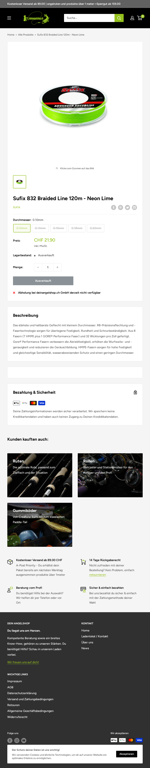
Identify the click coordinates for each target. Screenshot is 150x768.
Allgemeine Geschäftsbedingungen (30, 711)
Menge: (18, 267)
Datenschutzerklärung (21, 693)
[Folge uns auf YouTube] (23, 740)
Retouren (13, 705)
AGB (10, 687)
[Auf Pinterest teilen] (120, 207)
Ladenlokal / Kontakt (94, 636)
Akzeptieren (126, 754)
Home (10, 34)
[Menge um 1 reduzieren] (38, 267)
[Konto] (132, 18)
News (85, 648)
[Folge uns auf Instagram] (16, 740)
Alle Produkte (25, 34)
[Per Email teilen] (134, 207)
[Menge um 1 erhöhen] (57, 267)
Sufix (16, 207)
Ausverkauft (43, 280)
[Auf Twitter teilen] (127, 207)
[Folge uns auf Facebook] (9, 740)
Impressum (14, 681)
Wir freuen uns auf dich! (23, 662)
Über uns (87, 642)
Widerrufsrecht (17, 717)
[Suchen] (119, 18)
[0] (139, 18)
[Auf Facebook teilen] (113, 207)
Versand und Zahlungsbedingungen (30, 699)
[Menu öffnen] (9, 17)
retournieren (97, 574)
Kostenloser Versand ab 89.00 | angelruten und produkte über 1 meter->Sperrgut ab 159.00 (64, 3)
